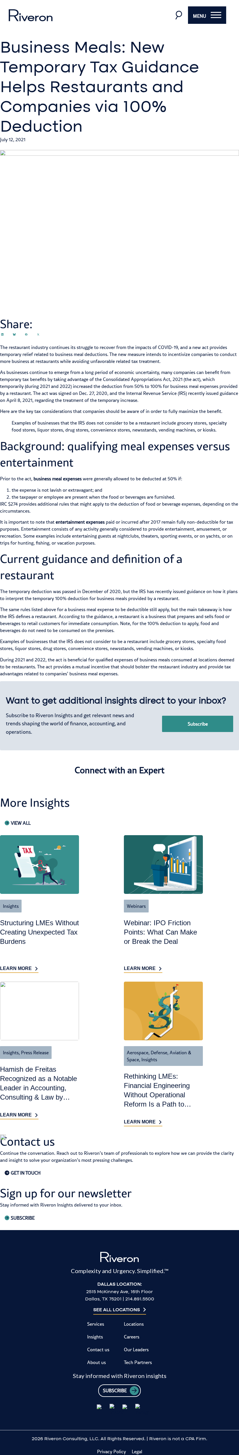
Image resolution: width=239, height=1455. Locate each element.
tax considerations (53, 411)
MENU (199, 16)
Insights (11, 906)
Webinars (136, 906)
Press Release (35, 1052)
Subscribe (198, 723)
